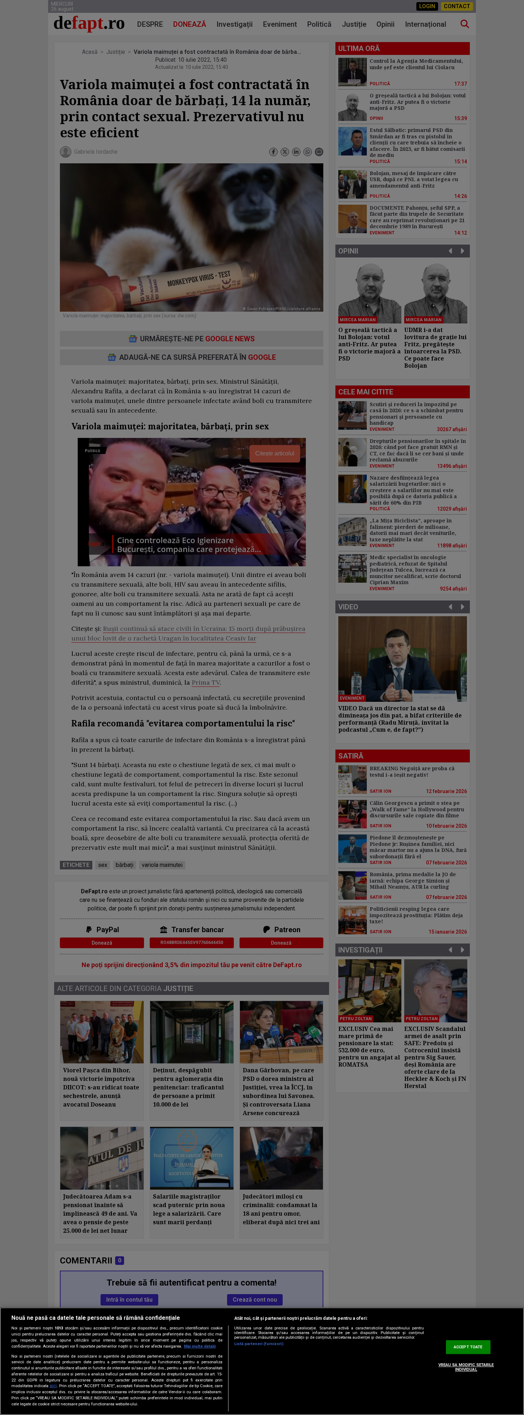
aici (53, 1386)
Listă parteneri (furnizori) (258, 1344)
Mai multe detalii (200, 1346)
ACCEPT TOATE (468, 1347)
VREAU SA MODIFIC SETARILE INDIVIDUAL (466, 1367)
